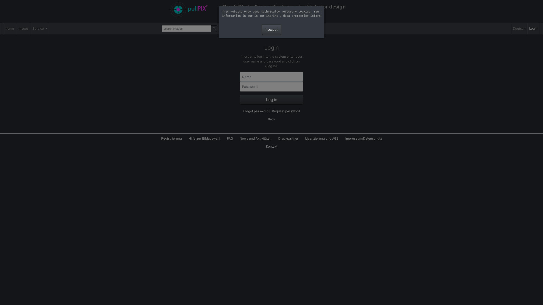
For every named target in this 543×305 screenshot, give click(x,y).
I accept (271, 30)
